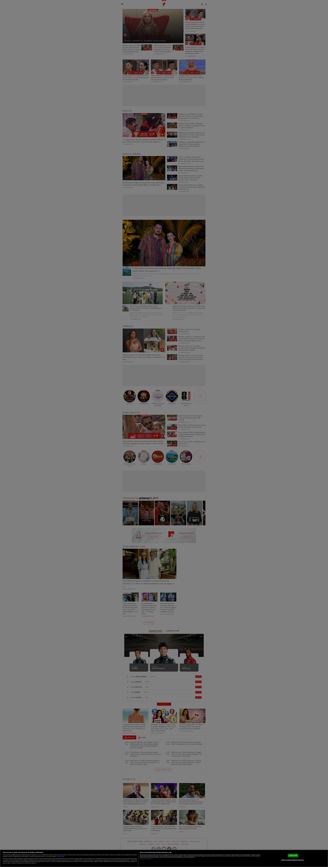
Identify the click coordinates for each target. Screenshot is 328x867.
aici (130, 860)
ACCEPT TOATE (293, 855)
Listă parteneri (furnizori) (145, 858)
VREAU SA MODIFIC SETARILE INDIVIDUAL (292, 860)
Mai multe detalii (60, 856)
